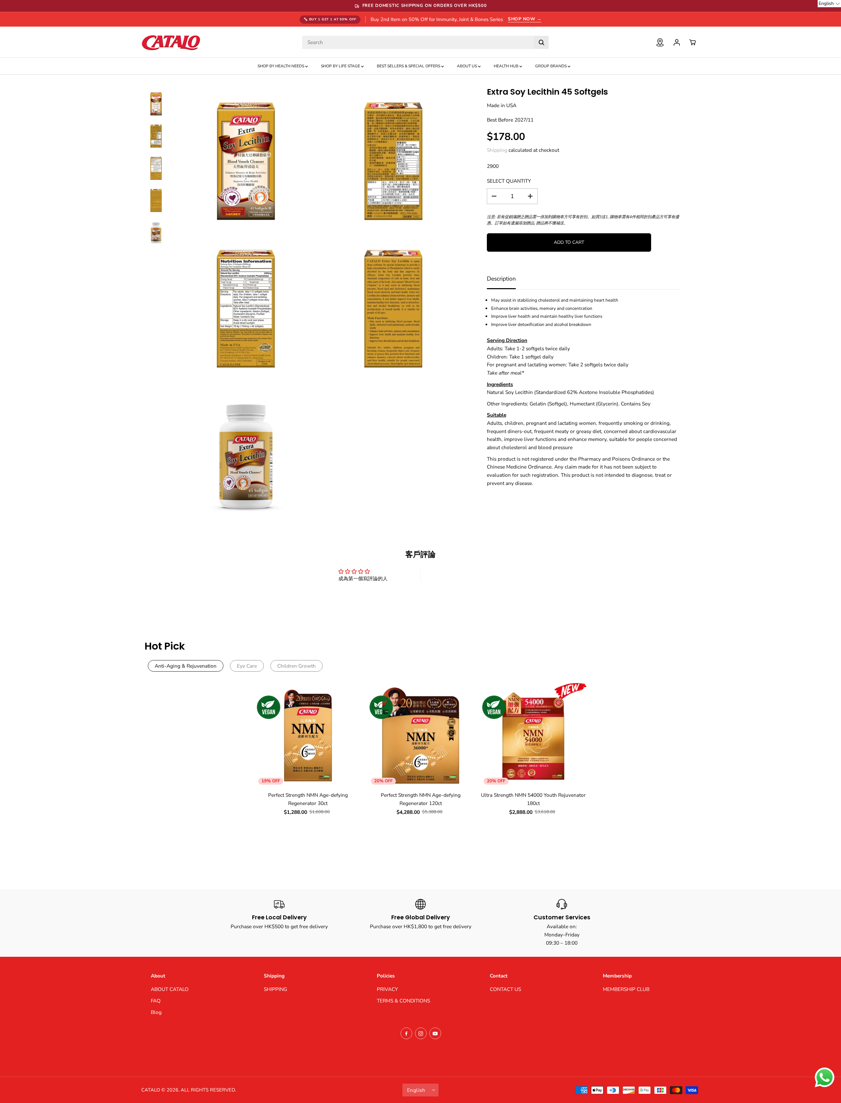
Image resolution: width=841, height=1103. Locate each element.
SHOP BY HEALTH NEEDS (281, 66)
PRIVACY (387, 989)
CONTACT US (505, 989)
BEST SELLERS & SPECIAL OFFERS (409, 66)
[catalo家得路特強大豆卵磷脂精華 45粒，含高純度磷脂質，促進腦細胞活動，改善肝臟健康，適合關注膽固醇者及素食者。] (246, 161)
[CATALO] (170, 42)
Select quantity (509, 180)
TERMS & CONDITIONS (403, 1000)
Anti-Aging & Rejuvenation (185, 665)
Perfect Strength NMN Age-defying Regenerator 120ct (421, 799)
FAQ (156, 1000)
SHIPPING (275, 989)
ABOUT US (467, 66)
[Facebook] (406, 1033)
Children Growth (296, 665)
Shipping (497, 150)
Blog (156, 1012)
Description (501, 279)
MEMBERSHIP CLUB (626, 989)
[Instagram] (421, 1033)
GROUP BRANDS (551, 66)
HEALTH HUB (506, 66)
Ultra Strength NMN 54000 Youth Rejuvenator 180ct (533, 799)
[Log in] (677, 42)
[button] (829, 3)
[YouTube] (435, 1033)
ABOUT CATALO (170, 989)
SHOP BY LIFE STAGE (341, 66)
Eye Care (247, 665)
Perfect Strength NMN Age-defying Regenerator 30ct (308, 799)
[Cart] (692, 42)
